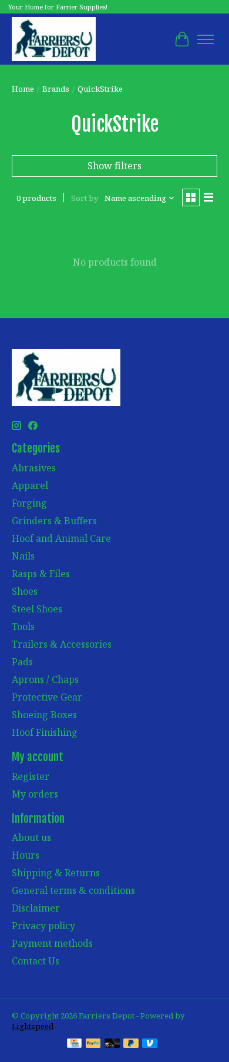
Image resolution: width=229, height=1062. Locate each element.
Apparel (30, 485)
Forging (29, 503)
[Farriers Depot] (54, 39)
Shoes (25, 591)
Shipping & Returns (56, 872)
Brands (55, 88)
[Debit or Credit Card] (112, 1044)
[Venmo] (149, 1044)
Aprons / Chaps (45, 679)
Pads (22, 661)
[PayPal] (93, 1044)
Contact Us (35, 960)
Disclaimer (36, 908)
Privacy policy (43, 925)
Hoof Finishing (45, 732)
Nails (23, 556)
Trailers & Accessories (62, 644)
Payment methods (52, 943)
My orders (35, 794)
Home (23, 88)
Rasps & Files (41, 573)
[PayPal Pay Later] (131, 1044)
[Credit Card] (74, 1044)
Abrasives (34, 467)
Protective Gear (47, 697)
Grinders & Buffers (54, 520)
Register (30, 776)
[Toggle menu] (205, 39)
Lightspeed (32, 1026)
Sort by (85, 198)
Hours (25, 855)
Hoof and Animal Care (61, 538)
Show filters (114, 165)
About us (31, 837)
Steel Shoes (37, 608)
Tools (23, 626)
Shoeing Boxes (44, 714)
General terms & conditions (73, 890)
